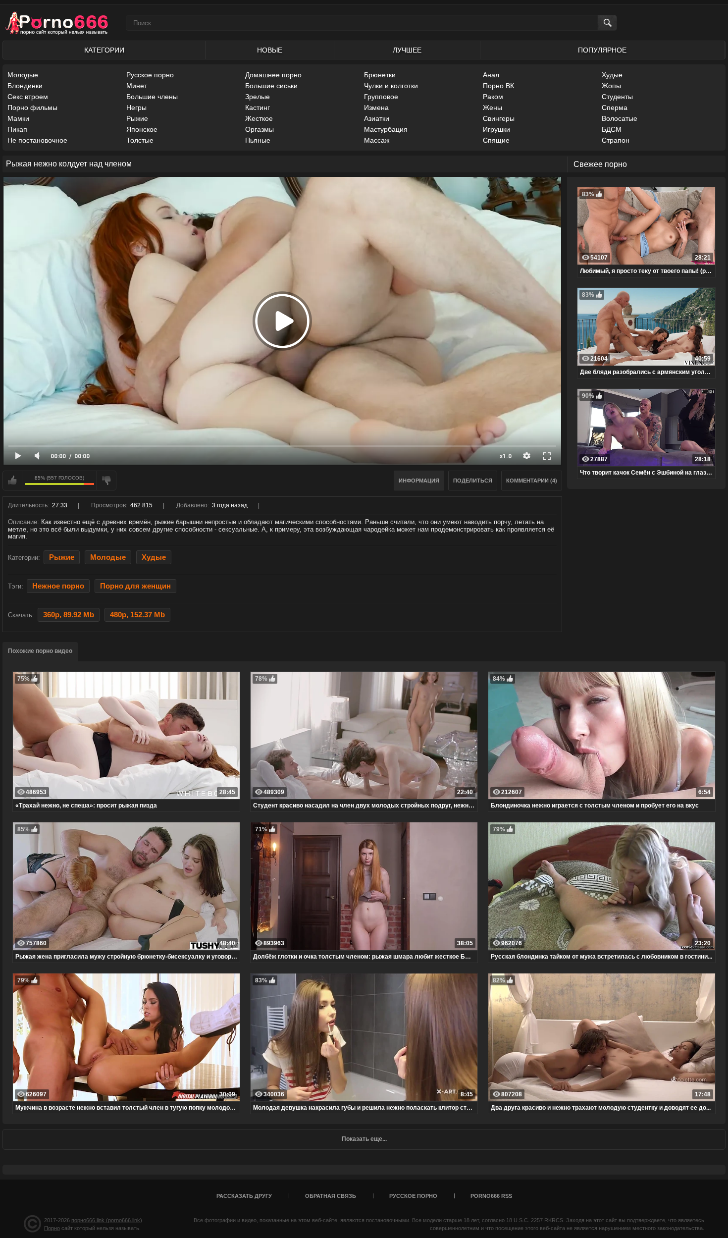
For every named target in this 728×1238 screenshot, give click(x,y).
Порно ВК (498, 86)
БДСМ (612, 129)
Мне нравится (12, 480)
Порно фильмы (32, 107)
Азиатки (376, 118)
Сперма (614, 107)
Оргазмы (259, 129)
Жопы (611, 86)
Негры (136, 107)
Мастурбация (386, 129)
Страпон (615, 140)
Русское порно (150, 75)
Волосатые (619, 118)
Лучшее (407, 50)
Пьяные (257, 140)
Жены (492, 107)
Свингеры (499, 118)
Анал (491, 75)
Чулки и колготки (391, 86)
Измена (376, 107)
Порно (52, 1228)
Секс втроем (27, 97)
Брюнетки (380, 75)
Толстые (140, 140)
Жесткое (259, 118)
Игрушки (496, 129)
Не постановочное (37, 140)
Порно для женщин (135, 586)
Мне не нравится (106, 480)
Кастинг (257, 107)
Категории (104, 50)
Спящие (496, 140)
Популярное (602, 50)
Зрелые (257, 97)
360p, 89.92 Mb (68, 615)
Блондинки (25, 86)
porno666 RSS (491, 1196)
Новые (269, 50)
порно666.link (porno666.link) (106, 1220)
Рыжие (137, 118)
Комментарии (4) (531, 481)
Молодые (22, 75)
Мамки (18, 118)
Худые (612, 75)
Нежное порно (58, 586)
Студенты (617, 97)
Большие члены (152, 97)
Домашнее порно (273, 75)
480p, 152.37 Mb (137, 615)
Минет (136, 86)
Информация (419, 481)
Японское (141, 129)
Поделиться (472, 481)
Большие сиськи (271, 86)
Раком (493, 97)
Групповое (381, 97)
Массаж (376, 140)
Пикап (17, 129)
